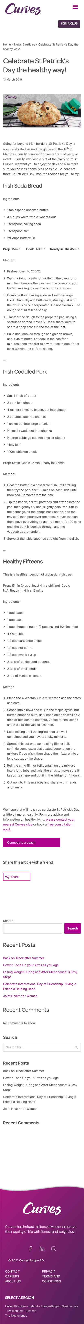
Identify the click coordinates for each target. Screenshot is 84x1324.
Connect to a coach (21, 842)
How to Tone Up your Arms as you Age (31, 965)
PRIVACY (48, 1271)
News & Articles (24, 44)
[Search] (76, 1047)
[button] (75, 6)
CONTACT (12, 1271)
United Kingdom (15, 1306)
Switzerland (15, 1310)
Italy (75, 1306)
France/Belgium (51, 1306)
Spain (66, 1306)
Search (8, 921)
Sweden (31, 1310)
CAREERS (12, 1276)
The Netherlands (16, 1315)
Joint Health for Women (20, 996)
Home (7, 44)
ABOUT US (13, 1281)
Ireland (33, 1306)
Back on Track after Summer (23, 958)
